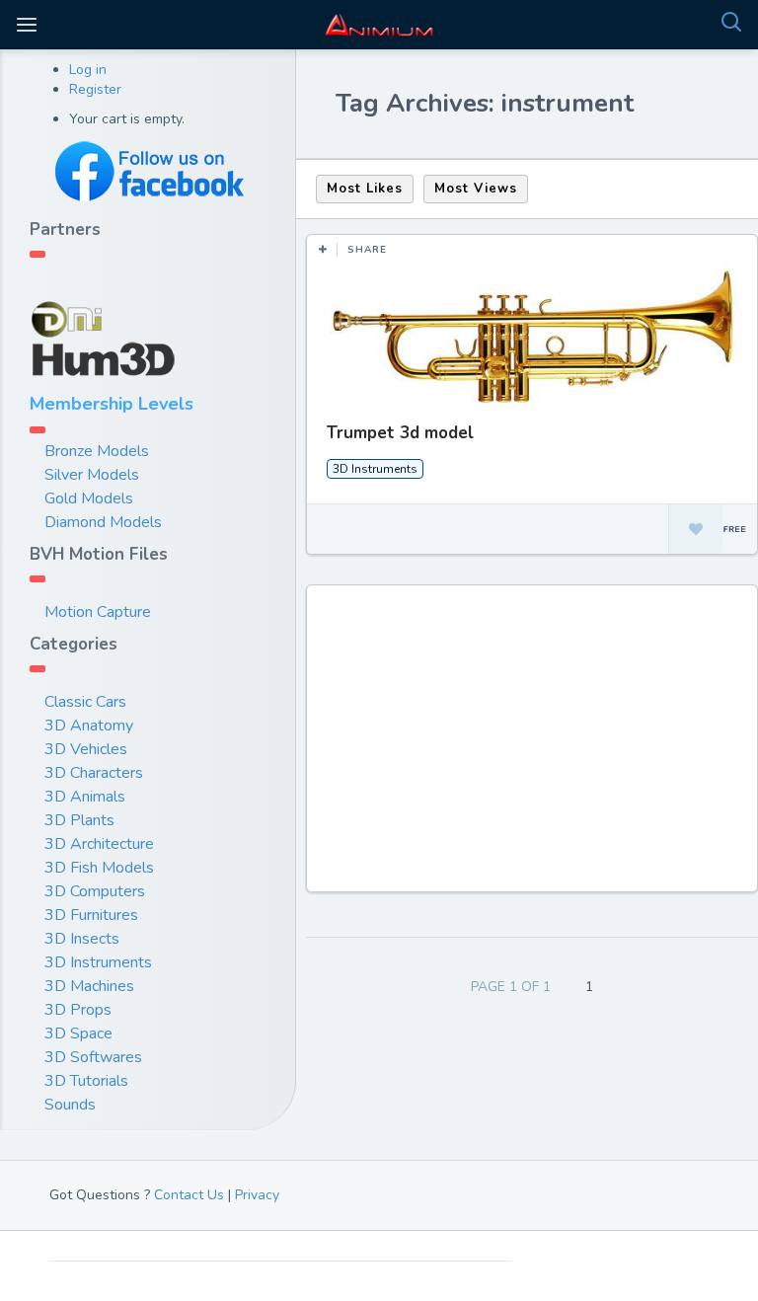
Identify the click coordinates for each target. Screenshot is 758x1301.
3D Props (78, 1010)
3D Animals (84, 796)
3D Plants (79, 820)
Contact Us (189, 1195)
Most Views (475, 188)
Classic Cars (85, 702)
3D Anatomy (88, 725)
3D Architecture (99, 844)
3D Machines (89, 986)
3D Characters (93, 773)
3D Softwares (93, 1057)
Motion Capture (97, 612)
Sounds (70, 1104)
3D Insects (81, 939)
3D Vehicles (85, 749)
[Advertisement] (535, 748)
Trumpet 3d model (400, 432)
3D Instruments (98, 962)
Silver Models (91, 475)
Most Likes (365, 188)
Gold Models (88, 498)
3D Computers (94, 891)
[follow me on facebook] (148, 171)
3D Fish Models (99, 868)
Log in (88, 69)
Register (95, 89)
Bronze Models (96, 451)
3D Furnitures (91, 915)
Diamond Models (103, 522)
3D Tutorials (86, 1081)
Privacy (257, 1195)
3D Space (78, 1033)
